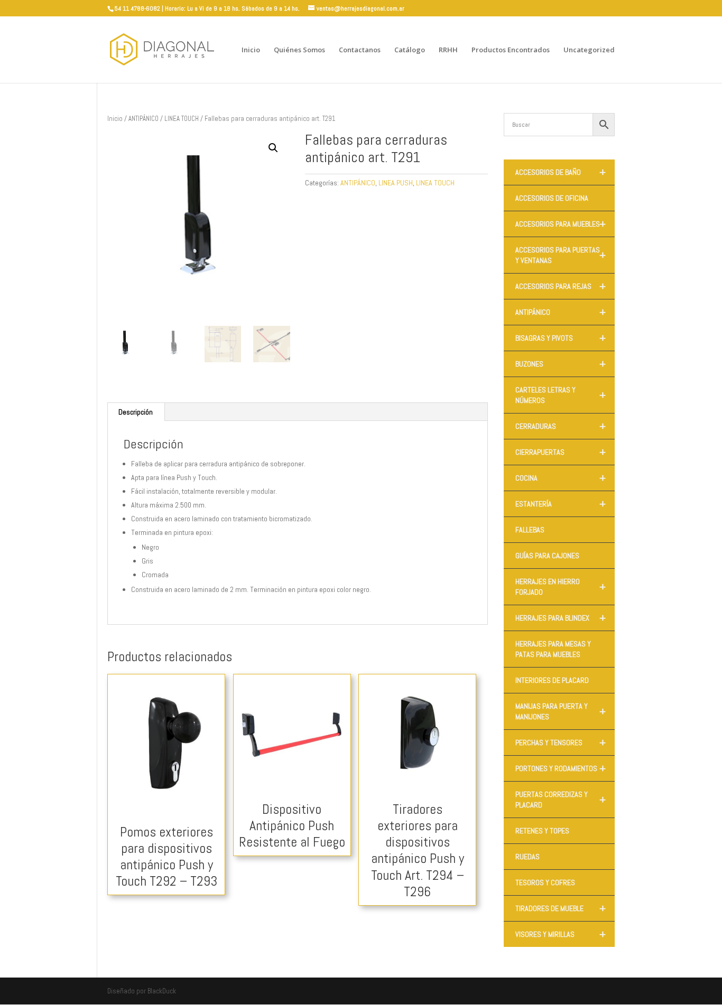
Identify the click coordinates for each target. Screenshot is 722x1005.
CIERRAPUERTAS (560, 452)
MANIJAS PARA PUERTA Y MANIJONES (560, 711)
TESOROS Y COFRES (545, 882)
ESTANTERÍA (560, 504)
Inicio (251, 50)
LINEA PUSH (395, 182)
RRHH (448, 50)
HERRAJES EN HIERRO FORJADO (560, 587)
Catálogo (409, 50)
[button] (273, 147)
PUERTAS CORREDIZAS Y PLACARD (560, 800)
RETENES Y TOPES (542, 830)
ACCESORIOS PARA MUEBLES (560, 224)
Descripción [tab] (135, 412)
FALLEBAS (529, 529)
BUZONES (560, 364)
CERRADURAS (560, 426)
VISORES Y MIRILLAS (560, 934)
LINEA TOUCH (181, 118)
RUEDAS (527, 856)
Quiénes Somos (299, 50)
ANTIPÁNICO (143, 118)
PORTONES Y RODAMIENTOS (560, 768)
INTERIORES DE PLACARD (552, 680)
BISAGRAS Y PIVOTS (560, 338)
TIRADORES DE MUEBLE (560, 908)
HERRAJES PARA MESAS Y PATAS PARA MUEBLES (553, 649)
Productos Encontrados (510, 50)
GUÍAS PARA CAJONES (547, 555)
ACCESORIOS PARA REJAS (560, 286)
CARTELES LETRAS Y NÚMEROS (560, 395)
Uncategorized (589, 50)
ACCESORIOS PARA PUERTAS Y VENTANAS (560, 255)
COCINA (560, 478)
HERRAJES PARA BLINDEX (560, 618)
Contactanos (360, 50)
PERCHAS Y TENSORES (560, 742)
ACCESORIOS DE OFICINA (551, 198)
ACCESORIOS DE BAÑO (560, 172)
